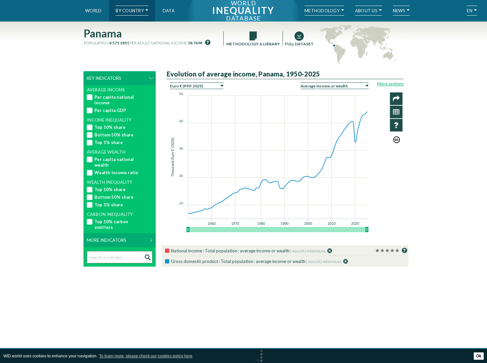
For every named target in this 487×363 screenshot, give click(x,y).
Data (169, 10)
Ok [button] (478, 356)
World (93, 10)
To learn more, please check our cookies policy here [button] (145, 356)
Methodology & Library (253, 43)
